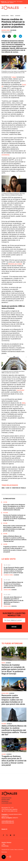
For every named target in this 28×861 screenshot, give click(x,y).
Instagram (14, 835)
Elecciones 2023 (7, 803)
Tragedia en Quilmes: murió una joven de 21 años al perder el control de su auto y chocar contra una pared (14, 549)
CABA (9, 798)
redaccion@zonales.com (8, 822)
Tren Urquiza (19, 1)
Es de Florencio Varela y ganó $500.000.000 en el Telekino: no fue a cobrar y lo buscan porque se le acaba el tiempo (14, 570)
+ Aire (3, 844)
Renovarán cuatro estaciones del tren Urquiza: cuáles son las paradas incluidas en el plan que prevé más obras (14, 528)
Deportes (14, 606)
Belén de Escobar (5, 2)
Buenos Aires (5, 15)
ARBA (23, 403)
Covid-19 (8, 488)
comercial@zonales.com (8, 821)
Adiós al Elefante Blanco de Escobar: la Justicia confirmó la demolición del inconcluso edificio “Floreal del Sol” (14, 538)
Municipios (5, 798)
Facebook (3, 835)
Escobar (4, 723)
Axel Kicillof (20, 390)
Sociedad (17, 15)
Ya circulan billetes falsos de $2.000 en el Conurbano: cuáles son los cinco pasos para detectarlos (13, 584)
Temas (12, 15)
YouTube (10, 835)
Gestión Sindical (6, 842)
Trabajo (13, 77)
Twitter (7, 835)
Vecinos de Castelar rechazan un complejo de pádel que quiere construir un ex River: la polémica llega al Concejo (14, 517)
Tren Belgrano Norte (11, 1)
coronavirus (5, 154)
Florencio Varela (8, 574)
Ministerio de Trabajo (15, 264)
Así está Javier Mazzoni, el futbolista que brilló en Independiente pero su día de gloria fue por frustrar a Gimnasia (13, 600)
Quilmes (12, 2)
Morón (3, 662)
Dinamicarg (5, 846)
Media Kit (4, 829)
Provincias (5, 801)
